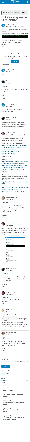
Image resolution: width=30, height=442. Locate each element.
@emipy (5, 86)
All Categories (5, 373)
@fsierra (5, 338)
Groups (3, 382)
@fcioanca (6, 297)
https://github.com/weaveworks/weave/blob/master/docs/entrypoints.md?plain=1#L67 (15, 189)
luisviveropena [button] (10, 197)
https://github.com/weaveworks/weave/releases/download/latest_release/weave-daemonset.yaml (15, 167)
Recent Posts (5, 376)
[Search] (24, 2)
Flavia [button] (7, 81)
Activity (3, 378)
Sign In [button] (15, 61)
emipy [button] (7, 24)
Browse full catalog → (7, 423)
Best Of (4, 385)
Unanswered (15, 380)
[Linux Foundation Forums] (15, 2)
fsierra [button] (8, 309)
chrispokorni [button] (9, 332)
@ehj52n (6, 202)
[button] (3, 25)
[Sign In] (27, 2)
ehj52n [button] (7, 132)
